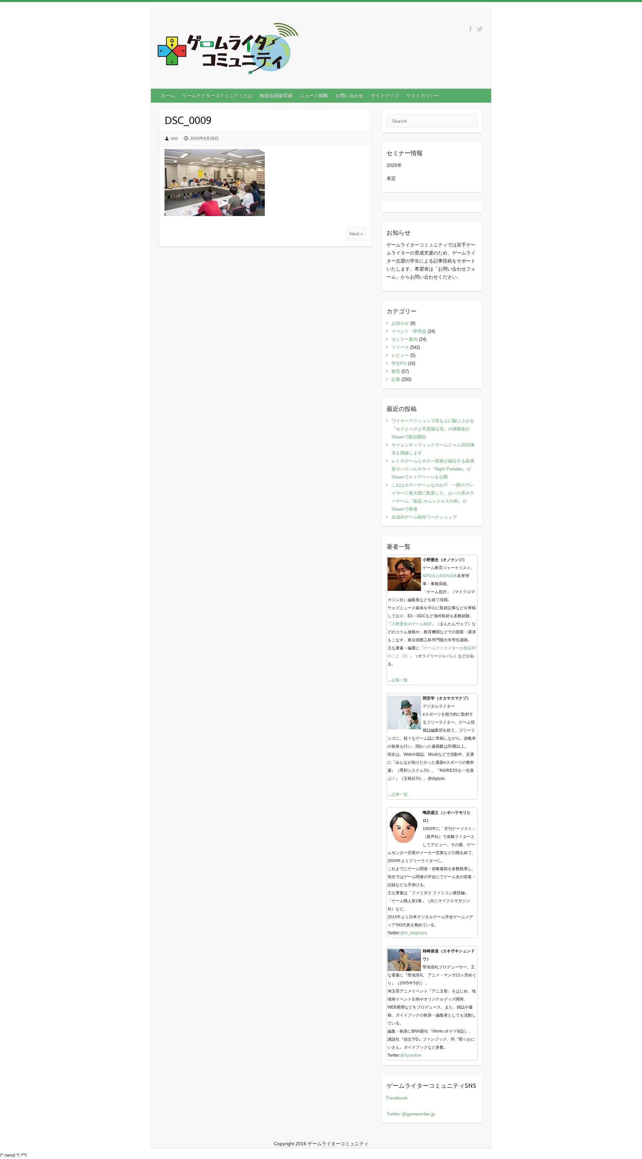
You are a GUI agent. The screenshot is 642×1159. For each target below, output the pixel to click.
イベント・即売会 (409, 331)
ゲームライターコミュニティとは (217, 95)
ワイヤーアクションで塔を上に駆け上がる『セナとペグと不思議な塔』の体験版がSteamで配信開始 (433, 428)
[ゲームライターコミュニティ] (227, 50)
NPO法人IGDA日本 (440, 575)
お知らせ (400, 323)
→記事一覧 (398, 680)
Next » (356, 233)
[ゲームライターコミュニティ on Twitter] (479, 29)
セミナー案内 (405, 339)
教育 (396, 371)
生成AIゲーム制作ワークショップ (424, 517)
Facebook (397, 1097)
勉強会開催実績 (276, 95)
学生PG (399, 363)
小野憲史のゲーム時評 (412, 624)
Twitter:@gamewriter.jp (411, 1114)
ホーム (168, 95)
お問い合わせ (349, 95)
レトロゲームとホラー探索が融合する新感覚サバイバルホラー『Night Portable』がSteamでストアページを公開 (433, 469)
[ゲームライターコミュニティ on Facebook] (470, 29)
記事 (396, 379)
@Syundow (410, 1055)
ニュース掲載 (314, 95)
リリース (400, 347)
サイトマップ (385, 95)
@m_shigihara (413, 933)
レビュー (400, 355)
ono (174, 138)
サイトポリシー (422, 95)
